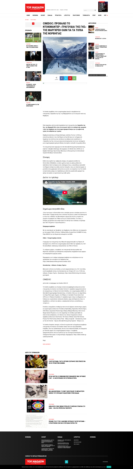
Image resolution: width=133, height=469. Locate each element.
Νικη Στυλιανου (76, 444)
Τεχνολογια (29, 62)
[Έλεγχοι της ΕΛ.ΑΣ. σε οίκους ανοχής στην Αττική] (33, 56)
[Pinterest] (70, 78)
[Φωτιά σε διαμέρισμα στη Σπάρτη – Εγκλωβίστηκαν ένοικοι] (91, 46)
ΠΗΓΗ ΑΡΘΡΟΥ (47, 344)
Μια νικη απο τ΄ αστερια (100, 38)
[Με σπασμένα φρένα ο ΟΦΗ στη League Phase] (33, 37)
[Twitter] (66, 78)
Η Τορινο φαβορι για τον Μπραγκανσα (32, 105)
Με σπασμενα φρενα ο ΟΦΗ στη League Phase (32, 46)
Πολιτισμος (101, 1)
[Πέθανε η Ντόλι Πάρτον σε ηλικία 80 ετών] (91, 65)
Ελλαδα (28, 82)
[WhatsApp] (74, 78)
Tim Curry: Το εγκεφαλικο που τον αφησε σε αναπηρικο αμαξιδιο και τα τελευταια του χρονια (102, 7)
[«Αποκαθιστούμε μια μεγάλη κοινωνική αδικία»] (91, 29)
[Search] (95, 10)
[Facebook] (33, 23)
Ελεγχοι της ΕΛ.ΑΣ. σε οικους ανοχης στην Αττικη (31, 66)
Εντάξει (109, 466)
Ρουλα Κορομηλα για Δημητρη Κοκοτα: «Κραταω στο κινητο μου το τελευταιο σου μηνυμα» (100, 56)
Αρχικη (27, 19)
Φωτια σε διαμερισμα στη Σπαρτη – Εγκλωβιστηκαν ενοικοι (101, 47)
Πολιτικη (28, 44)
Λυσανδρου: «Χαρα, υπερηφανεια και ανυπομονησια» (31, 86)
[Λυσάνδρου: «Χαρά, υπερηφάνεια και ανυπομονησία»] (33, 76)
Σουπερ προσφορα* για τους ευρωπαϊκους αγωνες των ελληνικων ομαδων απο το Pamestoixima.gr (64, 447)
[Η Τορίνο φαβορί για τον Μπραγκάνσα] (33, 96)
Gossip (96, 52)
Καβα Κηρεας (76, 440)
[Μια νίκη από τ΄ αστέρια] (91, 38)
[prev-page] (89, 71)
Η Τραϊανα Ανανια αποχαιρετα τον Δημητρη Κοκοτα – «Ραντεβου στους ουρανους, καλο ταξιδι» (47, 449)
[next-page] (91, 71)
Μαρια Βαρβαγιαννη (77, 442)
